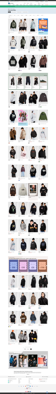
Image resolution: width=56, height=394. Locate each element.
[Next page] (31, 349)
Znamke (39, 4)
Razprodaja (46, 4)
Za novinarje (19, 382)
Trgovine (19, 380)
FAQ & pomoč (14, 1)
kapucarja (18, 373)
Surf (27, 4)
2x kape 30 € (40, 6)
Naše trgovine (11, 1)
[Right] (46, 81)
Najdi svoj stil (45, 75)
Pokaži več (28, 374)
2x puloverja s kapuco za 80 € (31, 6)
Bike (24, 4)
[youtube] (27, 391)
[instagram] (25, 391)
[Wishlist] (15, 76)
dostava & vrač (11, 0)
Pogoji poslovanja (23, 393)
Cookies (33, 393)
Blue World (17, 1)
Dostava (29, 381)
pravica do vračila (45, 0)
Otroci (31, 3)
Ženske (28, 3)
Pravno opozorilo (30, 393)
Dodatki (17, 4)
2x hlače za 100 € (21, 6)
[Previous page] (25, 349)
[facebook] (30, 391)
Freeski (35, 4)
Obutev (13, 4)
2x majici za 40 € (36, 6)
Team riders (19, 381)
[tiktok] (28, 391)
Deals (42, 4)
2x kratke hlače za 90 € (26, 6)
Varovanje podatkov (27, 393)
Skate (21, 4)
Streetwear (9, 4)
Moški (25, 3)
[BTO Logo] (14, 3)
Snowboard (31, 4)
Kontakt (29, 380)
